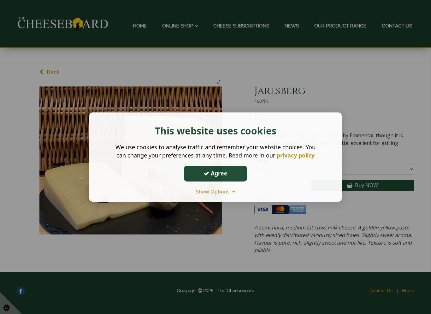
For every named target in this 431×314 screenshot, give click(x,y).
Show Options (214, 191)
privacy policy (296, 155)
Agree (218, 173)
